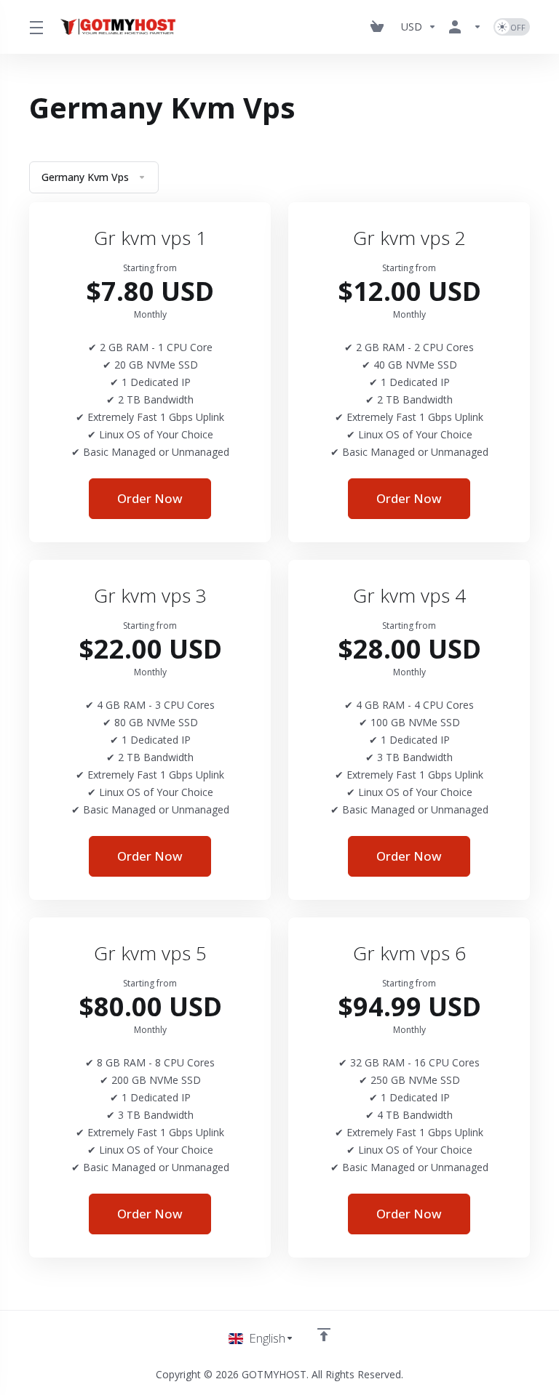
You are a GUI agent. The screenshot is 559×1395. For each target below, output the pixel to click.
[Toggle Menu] (35, 27)
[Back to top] (324, 1334)
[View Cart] (380, 27)
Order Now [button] (150, 498)
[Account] (465, 27)
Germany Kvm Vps (85, 177)
